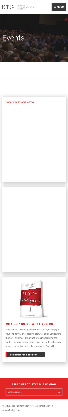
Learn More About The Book (23, 354)
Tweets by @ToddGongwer (20, 102)
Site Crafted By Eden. (11, 410)
